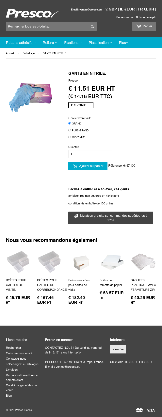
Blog (9, 395)
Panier (147, 26)
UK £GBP (117, 362)
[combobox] (51, 26)
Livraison (12, 369)
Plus (122, 42)
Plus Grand (80, 130)
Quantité (73, 147)
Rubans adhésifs (19, 42)
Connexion (123, 17)
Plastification (99, 42)
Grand (76, 123)
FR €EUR (146, 9)
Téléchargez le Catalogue (22, 364)
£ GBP (111, 9)
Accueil (10, 53)
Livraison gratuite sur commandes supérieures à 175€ (113, 217)
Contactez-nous (16, 358)
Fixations (71, 42)
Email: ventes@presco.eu (86, 9)
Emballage (29, 53)
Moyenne (78, 137)
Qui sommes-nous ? (19, 353)
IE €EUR (127, 9)
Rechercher (13, 347)
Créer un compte (146, 17)
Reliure (49, 42)
